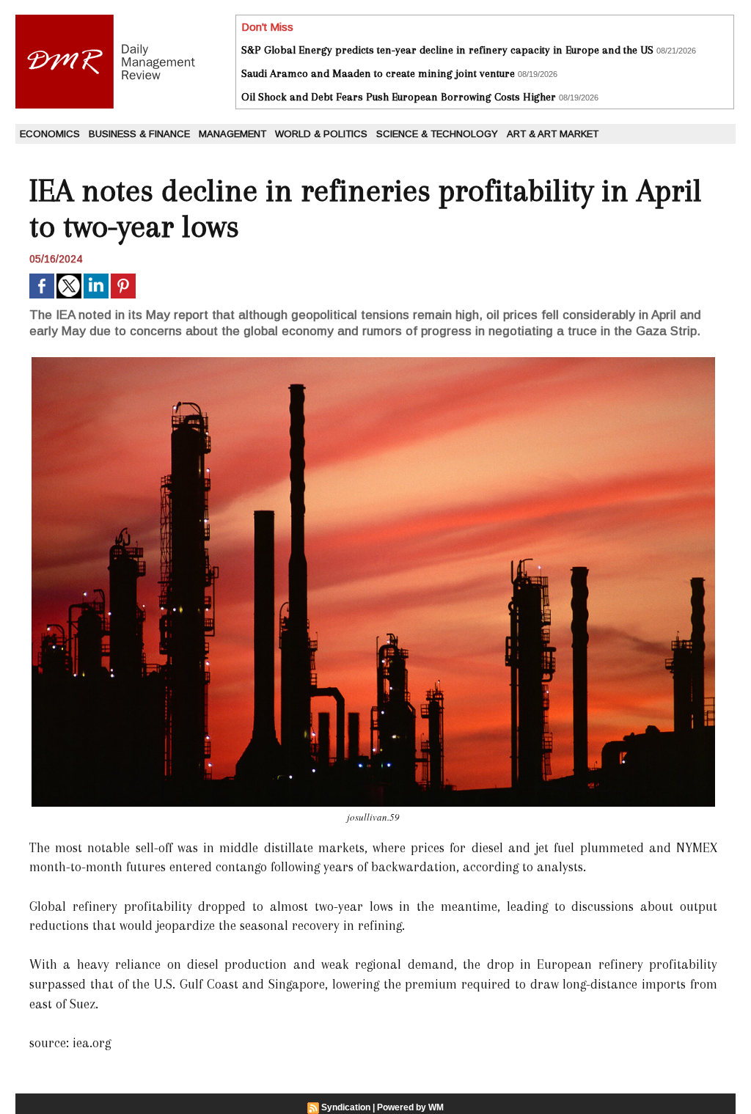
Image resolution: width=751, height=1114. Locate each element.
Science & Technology (437, 133)
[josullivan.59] (373, 361)
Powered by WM (410, 1107)
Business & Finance (139, 133)
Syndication (345, 1107)
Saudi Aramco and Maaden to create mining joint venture (378, 73)
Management (232, 133)
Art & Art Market (552, 133)
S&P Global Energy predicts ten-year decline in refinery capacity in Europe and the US (447, 49)
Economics (50, 133)
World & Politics (321, 133)
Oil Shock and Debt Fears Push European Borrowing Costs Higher (398, 96)
